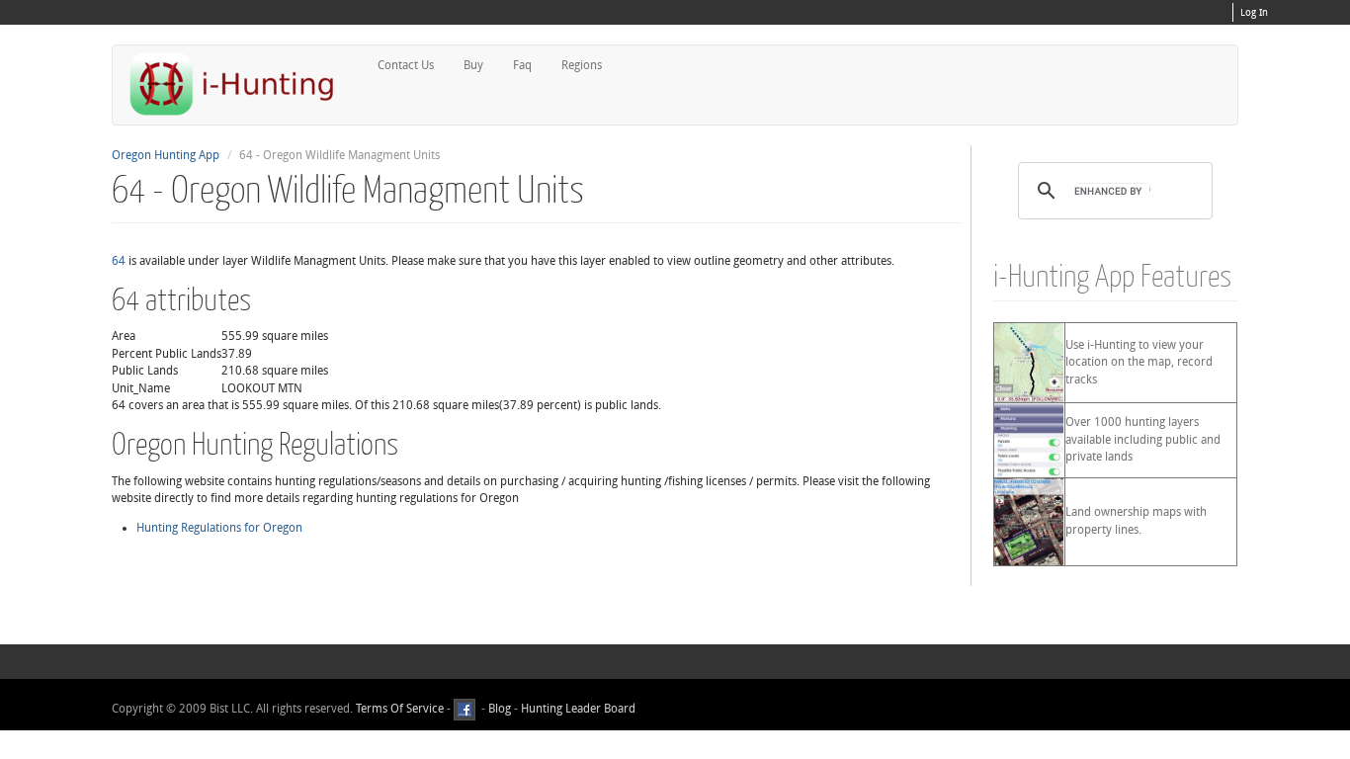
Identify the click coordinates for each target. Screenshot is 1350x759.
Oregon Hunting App (165, 155)
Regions (581, 65)
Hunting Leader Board (576, 709)
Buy (473, 65)
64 (119, 261)
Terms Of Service (400, 709)
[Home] (240, 83)
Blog (499, 709)
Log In (1254, 13)
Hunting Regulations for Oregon (219, 528)
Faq (522, 65)
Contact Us (406, 65)
